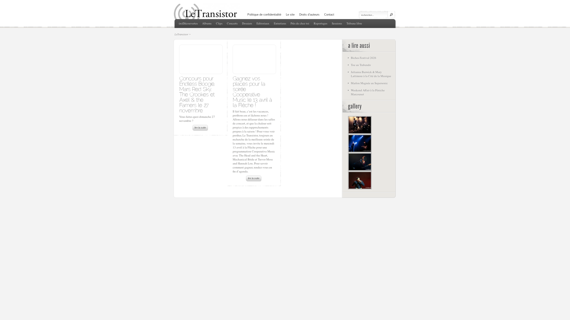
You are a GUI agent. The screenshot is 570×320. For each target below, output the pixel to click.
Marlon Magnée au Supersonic (369, 83)
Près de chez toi (300, 23)
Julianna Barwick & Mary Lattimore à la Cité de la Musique (371, 74)
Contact (329, 14)
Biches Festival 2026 (363, 58)
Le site (290, 14)
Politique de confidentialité (264, 14)
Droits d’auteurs (309, 14)
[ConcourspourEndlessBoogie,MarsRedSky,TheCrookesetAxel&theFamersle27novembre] (197, 94)
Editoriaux (262, 23)
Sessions (337, 23)
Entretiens (280, 23)
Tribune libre (354, 23)
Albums (207, 23)
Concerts (232, 23)
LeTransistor (181, 34)
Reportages (320, 23)
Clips (219, 23)
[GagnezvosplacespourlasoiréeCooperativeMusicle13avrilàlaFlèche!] (253, 91)
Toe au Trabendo (361, 65)
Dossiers (247, 23)
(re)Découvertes (188, 23)
